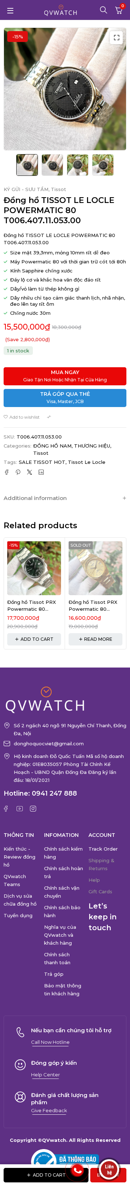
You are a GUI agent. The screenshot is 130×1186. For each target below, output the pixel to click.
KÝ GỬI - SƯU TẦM (26, 189)
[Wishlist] (22, 417)
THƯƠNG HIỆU (92, 446)
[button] (116, 37)
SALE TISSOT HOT (42, 462)
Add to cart (49, 1175)
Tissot (58, 189)
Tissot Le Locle (86, 462)
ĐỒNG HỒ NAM (52, 446)
